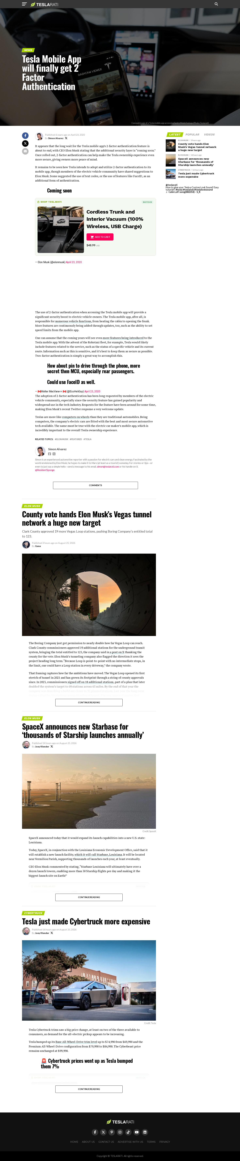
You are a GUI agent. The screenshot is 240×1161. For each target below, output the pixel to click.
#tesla (179, 189)
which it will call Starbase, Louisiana (98, 854)
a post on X (116, 652)
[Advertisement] (95, 287)
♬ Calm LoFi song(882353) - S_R (183, 192)
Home (74, 1141)
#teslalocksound (203, 189)
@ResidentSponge (45, 470)
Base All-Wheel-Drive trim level (76, 1042)
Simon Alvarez (56, 138)
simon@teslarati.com (108, 466)
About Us (88, 1141)
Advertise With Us (130, 1141)
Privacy (164, 1141)
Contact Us (106, 1141)
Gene (38, 546)
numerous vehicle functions (73, 321)
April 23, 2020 (74, 262)
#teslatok (188, 189)
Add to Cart (102, 237)
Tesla (88, 439)
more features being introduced (123, 338)
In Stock (147, 202)
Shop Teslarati (51, 201)
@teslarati (171, 185)
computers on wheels (75, 417)
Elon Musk (62, 439)
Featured (76, 439)
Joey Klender (42, 746)
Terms (151, 1141)
